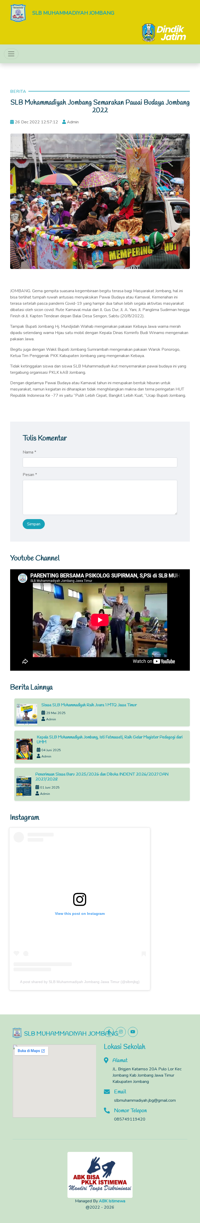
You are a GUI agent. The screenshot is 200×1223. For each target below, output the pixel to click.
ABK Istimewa (112, 1201)
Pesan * (30, 475)
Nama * (29, 452)
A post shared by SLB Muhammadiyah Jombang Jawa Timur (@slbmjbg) (80, 982)
